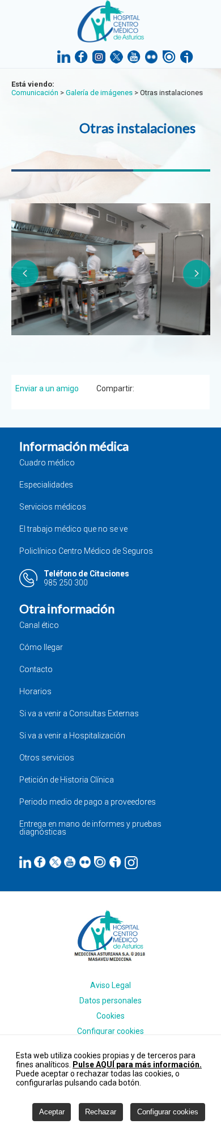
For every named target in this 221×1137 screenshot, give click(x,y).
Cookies (110, 1015)
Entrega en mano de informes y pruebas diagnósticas (90, 828)
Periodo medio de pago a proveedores (87, 802)
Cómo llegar (41, 647)
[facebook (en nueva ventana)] (40, 862)
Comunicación (34, 92)
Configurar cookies (110, 1031)
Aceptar (52, 1112)
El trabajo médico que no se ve (73, 529)
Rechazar (100, 1112)
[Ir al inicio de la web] (111, 39)
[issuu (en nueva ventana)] (100, 862)
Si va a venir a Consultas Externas (79, 713)
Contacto (36, 669)
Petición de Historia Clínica (66, 780)
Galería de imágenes (99, 92)
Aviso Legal (110, 985)
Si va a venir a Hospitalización (72, 736)
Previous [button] (24, 273)
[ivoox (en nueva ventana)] (115, 862)
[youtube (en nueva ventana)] (70, 862)
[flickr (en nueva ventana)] (85, 862)
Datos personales (110, 1000)
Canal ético (39, 625)
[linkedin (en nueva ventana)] (25, 861)
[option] (110, 269)
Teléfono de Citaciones (86, 573)
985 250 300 (66, 582)
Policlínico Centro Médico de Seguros (86, 551)
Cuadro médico (47, 463)
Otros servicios (46, 758)
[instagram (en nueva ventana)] (131, 862)
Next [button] (197, 273)
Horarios (35, 691)
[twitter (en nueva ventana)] (55, 862)
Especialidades (46, 485)
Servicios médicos (52, 507)
